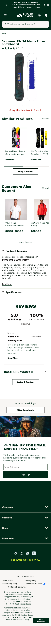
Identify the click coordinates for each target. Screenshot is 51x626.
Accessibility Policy (9, 584)
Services (7, 517)
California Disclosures (17, 587)
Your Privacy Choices (34, 584)
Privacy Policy (31, 580)
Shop (5, 528)
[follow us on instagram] (23, 553)
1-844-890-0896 (12, 604)
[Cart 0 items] (45, 15)
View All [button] (45, 119)
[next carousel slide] (44, 5)
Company (7, 507)
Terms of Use (7, 580)
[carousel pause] (48, 5)
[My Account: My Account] (39, 15)
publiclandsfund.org (21, 620)
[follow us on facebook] (17, 553)
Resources (8, 538)
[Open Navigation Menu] (5, 15)
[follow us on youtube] (34, 553)
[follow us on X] (28, 553)
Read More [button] (7, 284)
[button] (25, 171)
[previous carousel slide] (6, 5)
